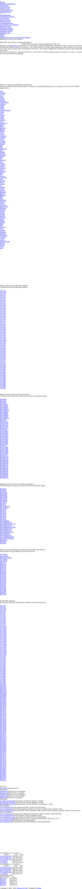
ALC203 (3, 297)
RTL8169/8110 (5, 534)
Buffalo (2, 131)
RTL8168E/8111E (6, 530)
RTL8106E (3, 500)
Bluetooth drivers (5, 12)
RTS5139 (3, 566)
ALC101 (3, 290)
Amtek (2, 112)
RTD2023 (3, 689)
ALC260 (3, 311)
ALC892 (3, 385)
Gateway (3, 165)
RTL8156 (3, 516)
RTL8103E (3, 495)
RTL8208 (3, 732)
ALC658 (3, 348)
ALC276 (3, 325)
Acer (1, 96)
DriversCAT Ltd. (22, 888)
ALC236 (3, 305)
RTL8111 (3, 711)
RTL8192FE (4, 436)
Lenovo (2, 184)
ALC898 (3, 684)
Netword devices (5, 20)
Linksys (2, 187)
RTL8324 (3, 748)
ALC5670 (3, 654)
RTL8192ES (4, 433)
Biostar (2, 129)
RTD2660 (3, 695)
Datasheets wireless (6, 28)
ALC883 (3, 375)
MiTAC (2, 193)
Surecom (3, 227)
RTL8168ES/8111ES (6, 532)
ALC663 (3, 353)
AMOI (2, 109)
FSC (1, 161)
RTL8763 (3, 767)
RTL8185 (3, 401)
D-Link (2, 144)
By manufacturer (5, 15)
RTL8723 (3, 762)
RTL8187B (3, 404)
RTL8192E (3, 429)
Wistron (2, 243)
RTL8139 (3, 714)
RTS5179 (3, 570)
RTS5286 (3, 588)
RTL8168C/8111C (6, 526)
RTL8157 (3, 518)
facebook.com (4, 791)
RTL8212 (3, 735)
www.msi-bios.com (6, 820)
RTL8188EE (4, 412)
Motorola (3, 195)
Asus (1, 121)
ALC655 (3, 346)
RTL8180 (3, 399)
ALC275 (3, 324)
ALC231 (3, 300)
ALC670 (3, 359)
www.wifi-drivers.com (7, 810)
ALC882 (3, 373)
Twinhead (3, 237)
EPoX (2, 157)
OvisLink (3, 205)
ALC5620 (3, 631)
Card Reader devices (6, 23)
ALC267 (3, 314)
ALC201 (3, 293)
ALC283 (3, 330)
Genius (2, 166)
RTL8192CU (4, 428)
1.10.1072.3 (4, 862)
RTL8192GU (4, 439)
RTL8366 (3, 750)
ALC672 (3, 362)
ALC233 (3, 301)
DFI (1, 147)
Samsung (3, 217)
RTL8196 (3, 729)
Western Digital (5, 241)
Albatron (3, 101)
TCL (1, 229)
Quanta (2, 214)
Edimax (2, 152)
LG (1, 185)
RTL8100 (3, 705)
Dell (1, 145)
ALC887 (3, 380)
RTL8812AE (4, 457)
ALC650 (3, 343)
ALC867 (3, 370)
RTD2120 (3, 690)
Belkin (2, 125)
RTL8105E (3, 498)
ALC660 (3, 349)
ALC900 (3, 388)
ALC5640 (3, 652)
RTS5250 (3, 582)
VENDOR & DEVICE (7, 17)
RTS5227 (3, 575)
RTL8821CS (4, 468)
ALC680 (3, 365)
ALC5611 (3, 630)
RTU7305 (3, 594)
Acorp (2, 97)
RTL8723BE (4, 447)
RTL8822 (3, 772)
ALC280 (3, 327)
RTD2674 (3, 698)
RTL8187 (3, 402)
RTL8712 (3, 446)
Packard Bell (4, 206)
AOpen (2, 115)
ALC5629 (3, 646)
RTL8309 (3, 746)
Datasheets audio (5, 26)
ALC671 (3, 361)
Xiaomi (2, 245)
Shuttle (2, 221)
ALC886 (3, 378)
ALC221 (3, 298)
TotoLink (3, 232)
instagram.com (4, 794)
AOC (2, 113)
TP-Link (2, 233)
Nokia (2, 203)
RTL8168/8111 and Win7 (8, 804)
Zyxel (2, 246)
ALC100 (3, 606)
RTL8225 (3, 738)
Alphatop (3, 104)
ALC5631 (3, 647)
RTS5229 (3, 578)
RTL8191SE (4, 423)
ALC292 (3, 337)
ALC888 (3, 381)
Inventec (2, 181)
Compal (2, 141)
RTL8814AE (4, 458)
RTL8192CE (4, 426)
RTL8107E (3, 502)
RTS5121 (3, 562)
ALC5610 (3, 628)
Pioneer (2, 211)
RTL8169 (3, 719)
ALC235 (3, 303)
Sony (1, 225)
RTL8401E (3, 540)
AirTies (2, 99)
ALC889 (3, 383)
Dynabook (3, 149)
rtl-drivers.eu (14, 45)
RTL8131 (3, 505)
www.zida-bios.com (6, 822)
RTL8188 (3, 724)
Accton (2, 94)
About (2, 36)
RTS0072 (3, 774)
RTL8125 (3, 503)
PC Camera (3, 559)
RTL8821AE (4, 463)
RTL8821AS (4, 465)
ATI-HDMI (3, 554)
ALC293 (3, 338)
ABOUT (3, 34)
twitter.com (3, 796)
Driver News (4, 788)
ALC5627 (3, 642)
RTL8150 (3, 510)
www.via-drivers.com (7, 815)
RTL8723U (3, 455)
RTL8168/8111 (5, 521)
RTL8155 (3, 514)
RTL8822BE (4, 470)
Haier (2, 169)
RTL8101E (3, 492)
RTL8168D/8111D (6, 529)
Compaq (2, 142)
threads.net (3, 798)
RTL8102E (3, 494)
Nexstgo (2, 201)
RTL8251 (3, 740)
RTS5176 (3, 569)
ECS (1, 150)
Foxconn (3, 160)
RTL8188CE (4, 407)
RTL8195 (3, 727)
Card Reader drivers (6, 10)
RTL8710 (3, 754)
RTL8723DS (4, 452)
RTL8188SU (4, 417)
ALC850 (3, 367)
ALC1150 (3, 292)
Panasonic (3, 208)
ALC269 (3, 317)
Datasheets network (6, 31)
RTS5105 (3, 775)
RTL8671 (3, 753)
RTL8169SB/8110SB (7, 537)
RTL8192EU (4, 434)
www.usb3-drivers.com (7, 818)
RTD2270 (3, 692)
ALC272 (3, 321)
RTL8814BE (4, 462)
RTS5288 (3, 590)
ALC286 (3, 333)
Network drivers (5, 7)
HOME (2, 2)
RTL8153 (3, 513)
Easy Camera (4, 556)
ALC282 (3, 329)
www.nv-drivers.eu (6, 809)
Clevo (2, 139)
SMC (1, 224)
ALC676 (3, 364)
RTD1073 (3, 686)
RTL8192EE (4, 431)
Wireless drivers (5, 9)
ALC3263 (3, 340)
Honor (2, 173)
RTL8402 (3, 542)
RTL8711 (3, 756)
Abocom (3, 93)
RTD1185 (3, 687)
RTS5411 (3, 778)
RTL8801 (3, 769)
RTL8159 (3, 519)
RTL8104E (3, 497)
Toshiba (2, 230)
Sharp (2, 219)
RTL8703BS (4, 444)
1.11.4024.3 (4, 861)
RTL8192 (3, 726)
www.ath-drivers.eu (6, 807)
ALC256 (3, 309)
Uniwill (2, 240)
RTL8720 (3, 758)
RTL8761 (3, 764)
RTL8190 (3, 420)
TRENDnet (3, 235)
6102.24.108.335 (5, 858)
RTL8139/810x (5, 506)
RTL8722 (3, 761)
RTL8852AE (4, 473)
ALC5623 (3, 636)
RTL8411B (3, 561)
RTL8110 (3, 710)
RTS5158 (3, 567)
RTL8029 (3, 490)
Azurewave (3, 123)
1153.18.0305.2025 (6, 859)
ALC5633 (3, 649)
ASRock (3, 120)
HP (1, 174)
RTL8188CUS (4, 410)
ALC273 (3, 322)
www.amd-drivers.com (7, 817)
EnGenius (3, 155)
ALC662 (3, 351)
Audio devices (4, 18)
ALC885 (3, 377)
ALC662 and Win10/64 (7, 802)
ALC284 (3, 332)
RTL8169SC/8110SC (7, 538)
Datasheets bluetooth (6, 29)
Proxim (2, 213)
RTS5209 (3, 574)
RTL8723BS (4, 449)
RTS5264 (3, 586)
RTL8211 (3, 734)
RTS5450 (3, 780)
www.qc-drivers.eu (6, 814)
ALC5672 (3, 655)
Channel (2, 137)
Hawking (3, 171)
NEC (1, 198)
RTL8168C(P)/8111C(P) (8, 524)
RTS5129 (3, 564)
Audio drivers (4, 5)
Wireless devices (5, 21)
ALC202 (3, 295)
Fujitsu (2, 163)
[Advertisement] (41, 68)
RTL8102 (3, 708)
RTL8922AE (4, 478)
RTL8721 (3, 759)
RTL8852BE (4, 474)
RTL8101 (3, 706)
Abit (1, 91)
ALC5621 (3, 633)
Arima (2, 117)
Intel (1, 179)
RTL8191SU (4, 425)
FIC (1, 158)
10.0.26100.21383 (6, 856)
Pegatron (3, 209)
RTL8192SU (4, 442)
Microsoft (3, 192)
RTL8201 (3, 730)
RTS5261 (3, 585)
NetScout (3, 200)
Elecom (2, 153)
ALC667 (3, 356)
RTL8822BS (4, 471)
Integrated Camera (6, 558)
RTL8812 (3, 770)
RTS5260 (3, 583)
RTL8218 (3, 737)
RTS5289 (3, 591)
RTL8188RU (4, 415)
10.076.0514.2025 (6, 867)
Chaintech (3, 136)
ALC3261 (3, 626)
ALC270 (3, 319)
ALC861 (3, 369)
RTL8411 (3, 543)
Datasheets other (5, 33)
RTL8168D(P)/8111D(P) (8, 527)
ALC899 (3, 386)
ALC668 (3, 357)
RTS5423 (3, 593)
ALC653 (3, 345)
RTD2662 (3, 697)
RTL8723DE (4, 450)
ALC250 (3, 306)
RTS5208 (3, 572)
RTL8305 (3, 742)
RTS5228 (3, 577)
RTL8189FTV (4, 418)
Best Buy (3, 128)
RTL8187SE (4, 405)
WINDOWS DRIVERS (7, 4)
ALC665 (3, 354)
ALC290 (3, 335)
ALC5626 (3, 641)
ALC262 (3, 313)
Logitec (2, 190)
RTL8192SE (4, 441)
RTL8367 (3, 751)
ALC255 (3, 308)
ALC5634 (3, 650)
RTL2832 (3, 700)
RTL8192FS (4, 437)
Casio (2, 133)
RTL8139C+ (4, 508)
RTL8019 (3, 489)
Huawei (2, 176)
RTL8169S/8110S (6, 535)
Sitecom (2, 222)
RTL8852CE (4, 476)
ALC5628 (3, 644)
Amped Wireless (5, 110)
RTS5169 (3, 777)
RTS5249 (3, 580)
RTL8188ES (4, 413)
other (1, 248)
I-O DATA (3, 177)
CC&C (2, 134)
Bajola (39, 888)
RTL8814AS (4, 460)
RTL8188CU (4, 409)
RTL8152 (3, 511)
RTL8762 (3, 766)
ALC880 (3, 372)
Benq (1, 126)
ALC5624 (3, 638)
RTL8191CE (4, 421)
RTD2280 (3, 694)
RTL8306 (3, 743)
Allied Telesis (4, 102)
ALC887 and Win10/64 (7, 801)
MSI (1, 197)
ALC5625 (3, 639)
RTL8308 (3, 745)
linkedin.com (4, 793)
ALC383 (3, 341)
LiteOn (2, 189)
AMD (2, 107)
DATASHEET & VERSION (9, 25)
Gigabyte (3, 168)
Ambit (2, 105)
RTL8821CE (4, 466)
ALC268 (3, 316)
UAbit (2, 238)
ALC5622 (3, 634)
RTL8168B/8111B (6, 522)
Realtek (2, 216)
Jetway (2, 182)
